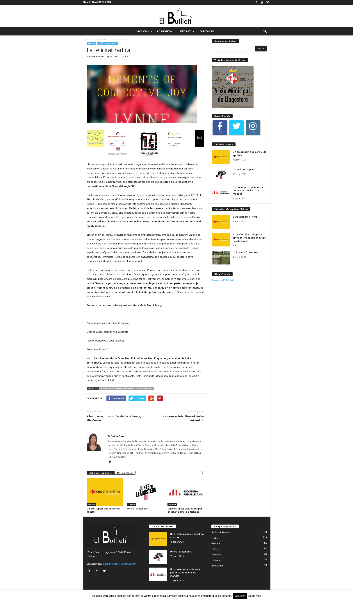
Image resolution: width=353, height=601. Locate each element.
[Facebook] (256, 2)
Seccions (142, 31)
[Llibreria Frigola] (158, 143)
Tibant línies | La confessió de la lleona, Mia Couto (114, 418)
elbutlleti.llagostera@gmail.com (119, 563)
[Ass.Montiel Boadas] (99, 143)
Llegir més (254, 595)
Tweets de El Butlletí (223, 280)
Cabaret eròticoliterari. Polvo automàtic (183, 418)
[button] (265, 31)
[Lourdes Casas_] (187, 143)
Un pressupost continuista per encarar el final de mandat (184, 510)
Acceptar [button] (240, 596)
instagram (106, 388)
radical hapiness (144, 388)
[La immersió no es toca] (221, 257)
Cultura (215, 549)
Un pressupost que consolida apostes (103, 510)
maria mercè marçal (123, 388)
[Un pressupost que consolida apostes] (105, 492)
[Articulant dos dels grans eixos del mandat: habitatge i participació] (221, 239)
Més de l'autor (125, 472)
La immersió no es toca (246, 252)
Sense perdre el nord (245, 216)
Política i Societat (101, 39)
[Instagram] (262, 2)
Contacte (206, 31)
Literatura (216, 554)
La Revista (164, 31)
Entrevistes (217, 565)
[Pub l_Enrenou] (128, 143)
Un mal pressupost (138, 508)
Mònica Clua (97, 56)
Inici (88, 39)
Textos (91, 43)
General (91, 504)
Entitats (215, 560)
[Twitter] (267, 2)
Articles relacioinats (101, 472)
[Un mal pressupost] (145, 492)
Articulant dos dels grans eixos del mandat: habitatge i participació (249, 238)
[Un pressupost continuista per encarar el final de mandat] (185, 492)
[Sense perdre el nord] (221, 222)
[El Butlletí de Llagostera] (176, 16)
